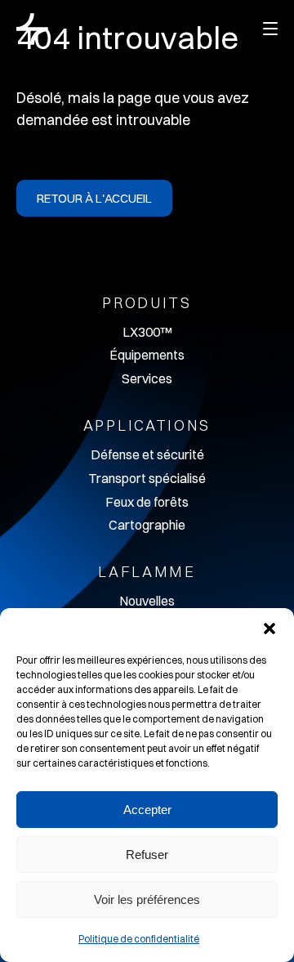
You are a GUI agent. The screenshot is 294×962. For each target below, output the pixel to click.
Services (147, 378)
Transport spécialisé (147, 478)
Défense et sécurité (147, 454)
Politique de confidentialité (138, 939)
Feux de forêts (147, 502)
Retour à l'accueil (94, 198)
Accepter (147, 810)
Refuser (147, 854)
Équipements (147, 355)
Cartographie (147, 525)
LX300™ (147, 332)
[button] (269, 628)
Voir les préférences (147, 899)
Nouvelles (147, 601)
